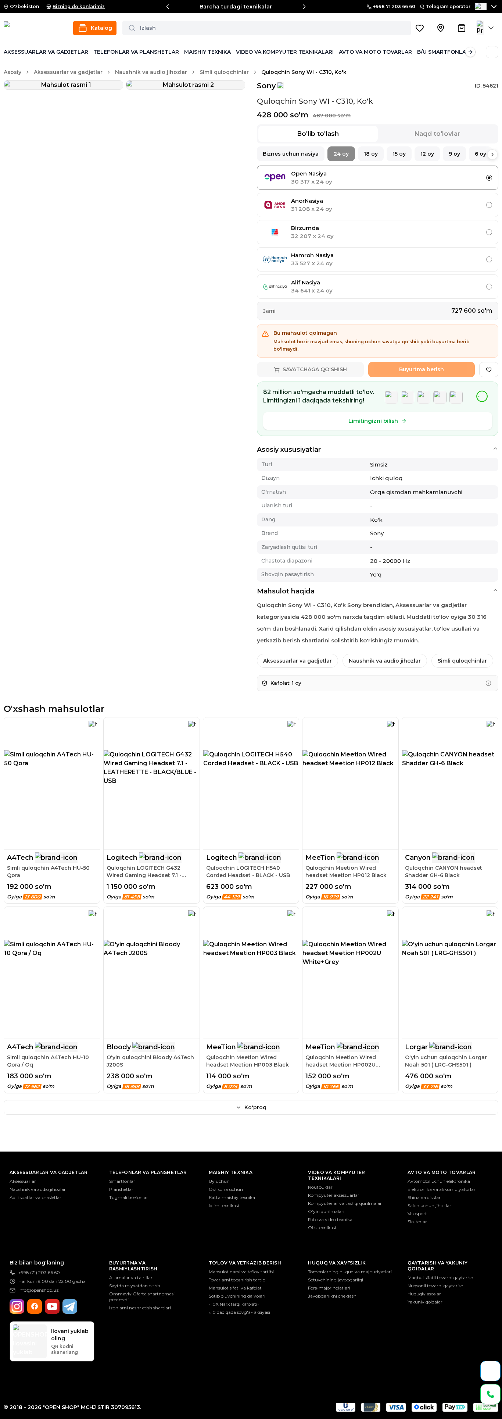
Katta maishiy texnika (232, 1197)
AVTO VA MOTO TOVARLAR (375, 52)
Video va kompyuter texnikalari (336, 1175)
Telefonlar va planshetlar (148, 1172)
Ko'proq (255, 1107)
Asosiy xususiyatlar (289, 450)
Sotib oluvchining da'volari (237, 1296)
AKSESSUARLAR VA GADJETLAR (46, 52)
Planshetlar (121, 1189)
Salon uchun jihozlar (429, 1205)
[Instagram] (17, 1306)
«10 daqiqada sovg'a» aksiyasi (239, 1312)
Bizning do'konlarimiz (79, 6)
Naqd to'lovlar (437, 133)
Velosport (417, 1213)
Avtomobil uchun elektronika (439, 1181)
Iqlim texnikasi (224, 1205)
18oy (371, 153)
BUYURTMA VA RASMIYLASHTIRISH (133, 1265)
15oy (399, 153)
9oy (454, 153)
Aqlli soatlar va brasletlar (35, 1197)
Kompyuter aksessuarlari (334, 1195)
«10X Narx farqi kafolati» (234, 1304)
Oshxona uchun (226, 1189)
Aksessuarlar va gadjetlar (68, 72)
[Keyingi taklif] (304, 6)
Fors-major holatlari (329, 1288)
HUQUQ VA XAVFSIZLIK (337, 1263)
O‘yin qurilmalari (326, 1211)
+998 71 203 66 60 (394, 6)
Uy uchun (219, 1181)
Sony (266, 85)
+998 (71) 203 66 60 (39, 1272)
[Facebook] (34, 1306)
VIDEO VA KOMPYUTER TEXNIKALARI (285, 52)
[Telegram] (69, 1306)
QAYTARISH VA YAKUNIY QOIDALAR (437, 1265)
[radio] (489, 178)
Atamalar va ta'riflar (131, 1277)
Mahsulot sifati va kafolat (235, 1288)
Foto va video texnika (330, 1219)
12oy (427, 153)
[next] (492, 154)
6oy (480, 153)
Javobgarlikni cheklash (332, 1296)
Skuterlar (417, 1221)
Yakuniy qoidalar (425, 1302)
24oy (341, 153)
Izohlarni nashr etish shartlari (140, 1307)
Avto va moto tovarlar (442, 1172)
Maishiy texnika (231, 1172)
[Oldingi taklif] (167, 6)
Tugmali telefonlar (128, 1197)
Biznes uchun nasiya (291, 153)
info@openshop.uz (38, 1290)
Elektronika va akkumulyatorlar (442, 1189)
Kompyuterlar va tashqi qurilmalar (345, 1203)
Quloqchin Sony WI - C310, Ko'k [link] (304, 72)
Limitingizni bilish (373, 420)
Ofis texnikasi (322, 1227)
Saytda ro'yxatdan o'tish (134, 1285)
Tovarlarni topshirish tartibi (237, 1280)
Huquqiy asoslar (424, 1293)
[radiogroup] (377, 232)
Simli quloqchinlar (224, 72)
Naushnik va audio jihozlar (151, 72)
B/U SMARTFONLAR (443, 52)
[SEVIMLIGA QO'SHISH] (488, 369)
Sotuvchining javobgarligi (335, 1280)
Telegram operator (448, 6)
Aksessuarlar (23, 1181)
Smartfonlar (122, 1181)
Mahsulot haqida (286, 591)
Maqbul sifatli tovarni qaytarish (440, 1277)
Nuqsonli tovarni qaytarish (435, 1285)
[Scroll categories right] (470, 52)
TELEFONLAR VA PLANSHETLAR (136, 52)
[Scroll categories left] (9, 52)
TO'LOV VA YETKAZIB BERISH (245, 1263)
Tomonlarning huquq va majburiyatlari (350, 1271)
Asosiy (12, 72)
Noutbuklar (320, 1187)
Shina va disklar (424, 1197)
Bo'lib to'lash (318, 133)
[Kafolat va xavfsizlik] (488, 683)
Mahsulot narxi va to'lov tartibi (241, 1271)
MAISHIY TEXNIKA (207, 52)
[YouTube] (52, 1306)
